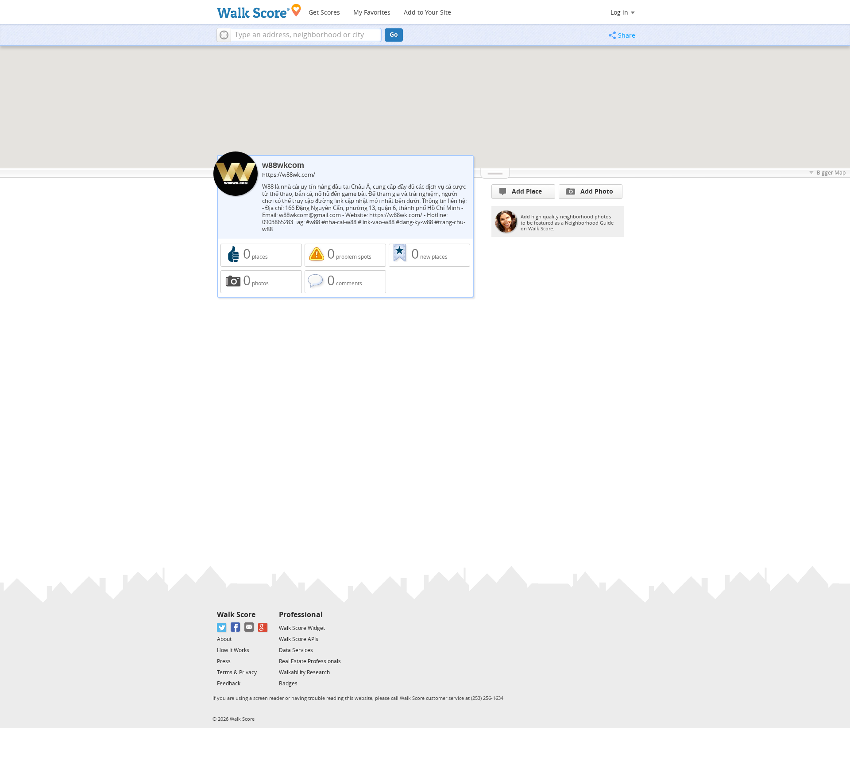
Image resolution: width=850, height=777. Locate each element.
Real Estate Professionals (310, 661)
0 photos (261, 282)
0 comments (345, 282)
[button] (223, 35)
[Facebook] (236, 627)
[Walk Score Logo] (259, 11)
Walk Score (236, 614)
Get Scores (324, 12)
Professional (301, 614)
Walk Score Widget (302, 628)
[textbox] (306, 35)
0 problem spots (345, 255)
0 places (261, 255)
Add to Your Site (427, 12)
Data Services (296, 650)
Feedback (228, 683)
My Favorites (371, 12)
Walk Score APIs (298, 639)
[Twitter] (222, 627)
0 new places (429, 255)
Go (394, 35)
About (224, 639)
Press (224, 661)
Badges (288, 683)
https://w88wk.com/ (288, 174)
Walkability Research (304, 672)
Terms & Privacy (237, 672)
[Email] (249, 627)
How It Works (233, 650)
